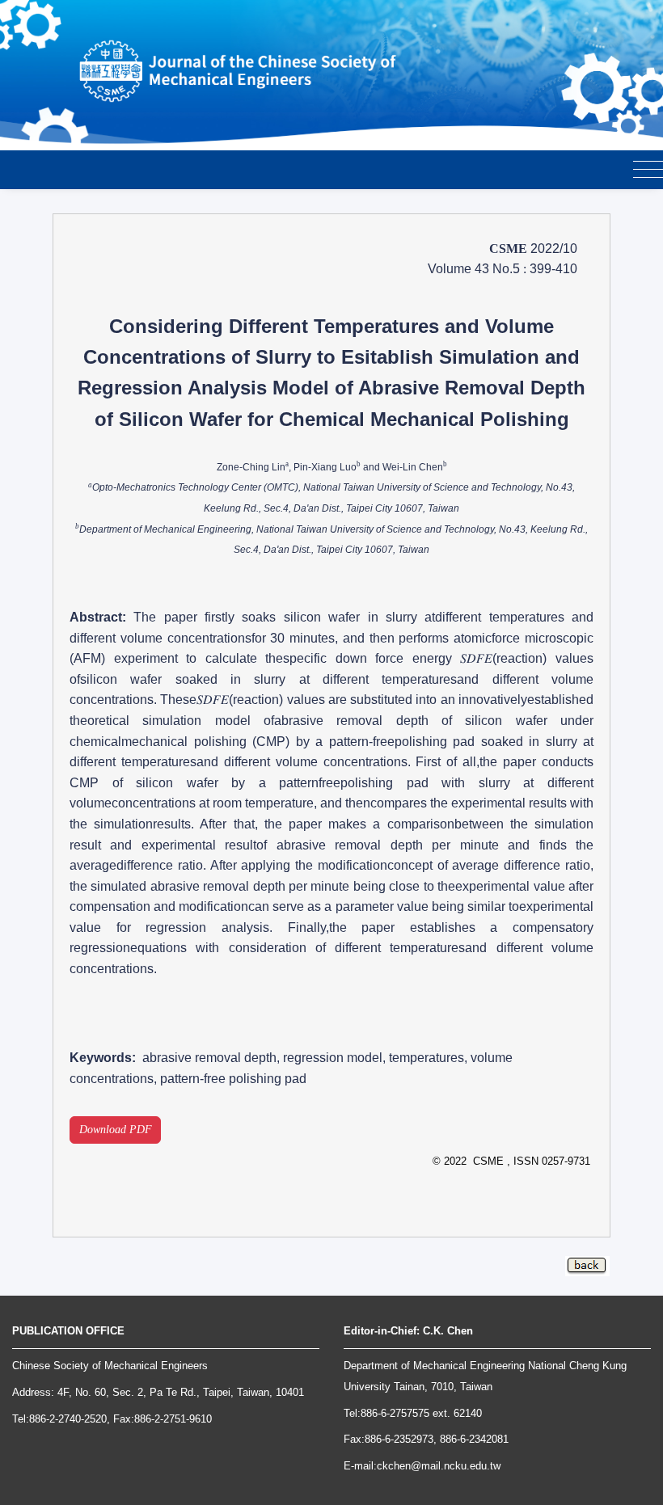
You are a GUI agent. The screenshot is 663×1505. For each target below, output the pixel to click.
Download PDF (115, 1129)
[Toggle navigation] (648, 170)
